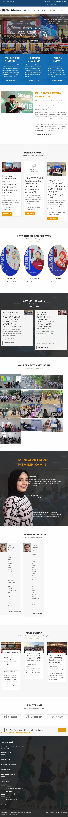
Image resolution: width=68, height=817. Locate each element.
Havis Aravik (34, 279)
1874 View (54, 666)
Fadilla (58, 279)
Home (46, 812)
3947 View (32, 662)
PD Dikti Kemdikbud (6, 762)
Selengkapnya (11, 80)
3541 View (9, 673)
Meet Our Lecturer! (43, 134)
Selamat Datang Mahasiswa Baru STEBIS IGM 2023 (33, 655)
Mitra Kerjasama (5, 779)
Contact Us (64, 812)
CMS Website (4, 784)
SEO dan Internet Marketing (8, 764)
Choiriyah (10, 279)
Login (57, 812)
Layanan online (5, 781)
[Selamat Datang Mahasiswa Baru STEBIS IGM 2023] (34, 647)
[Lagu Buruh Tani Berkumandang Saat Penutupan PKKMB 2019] (57, 648)
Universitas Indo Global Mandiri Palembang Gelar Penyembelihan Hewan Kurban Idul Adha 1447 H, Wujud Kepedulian (11, 319)
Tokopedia (4, 767)
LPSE (2, 757)
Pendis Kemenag (5, 759)
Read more (7, 214)
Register (52, 812)
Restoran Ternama (6, 769)
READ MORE (34, 40)
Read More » (10, 272)
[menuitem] (7, 10)
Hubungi (62, 730)
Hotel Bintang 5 (5, 772)
